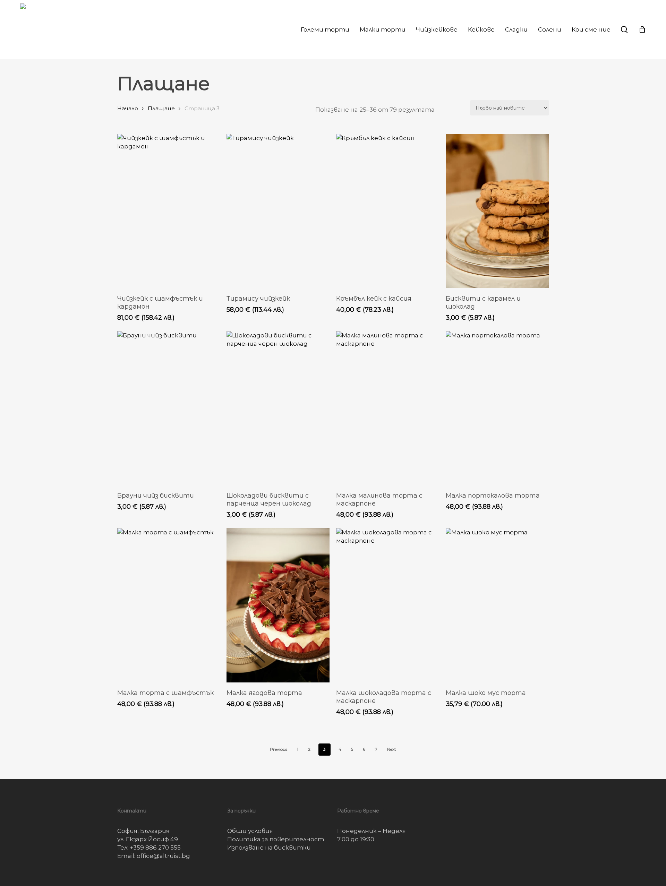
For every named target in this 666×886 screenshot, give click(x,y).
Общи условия (250, 830)
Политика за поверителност (275, 839)
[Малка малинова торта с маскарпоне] (387, 408)
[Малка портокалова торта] (497, 408)
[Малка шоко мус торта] (497, 605)
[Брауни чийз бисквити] (168, 408)
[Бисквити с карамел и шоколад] (497, 211)
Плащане (161, 108)
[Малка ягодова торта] (278, 605)
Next (391, 749)
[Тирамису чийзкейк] (278, 211)
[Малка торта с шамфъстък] (168, 605)
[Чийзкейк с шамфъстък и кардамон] (168, 211)
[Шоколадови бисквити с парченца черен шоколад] (278, 408)
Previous (278, 749)
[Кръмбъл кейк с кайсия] (387, 211)
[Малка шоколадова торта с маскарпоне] (387, 605)
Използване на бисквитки (269, 847)
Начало (127, 108)
